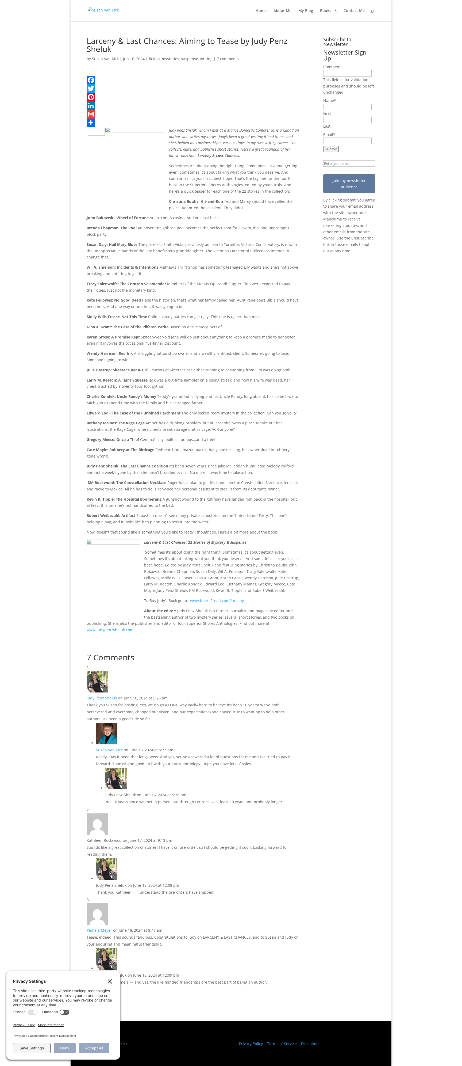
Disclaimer (310, 1043)
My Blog (305, 11)
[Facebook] (193, 80)
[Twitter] (193, 88)
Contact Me (354, 11)
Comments (332, 66)
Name (329, 100)
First (327, 113)
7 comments (228, 58)
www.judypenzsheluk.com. (110, 629)
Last (326, 126)
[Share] (193, 123)
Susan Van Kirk (105, 58)
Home (261, 11)
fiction (154, 58)
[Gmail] (193, 114)
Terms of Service (282, 1043)
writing (206, 58)
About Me (282, 11)
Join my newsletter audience (349, 183)
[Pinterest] (193, 97)
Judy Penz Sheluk (102, 697)
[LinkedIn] (193, 105)
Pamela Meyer (99, 930)
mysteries (170, 58)
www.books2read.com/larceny (217, 600)
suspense (189, 58)
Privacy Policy (251, 1043)
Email (329, 134)
